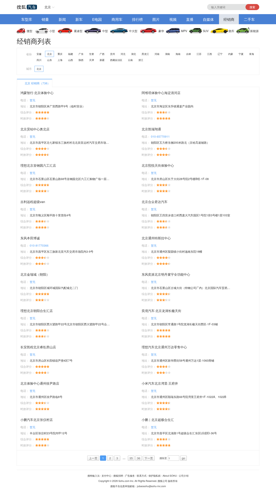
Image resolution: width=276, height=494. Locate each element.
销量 (45, 19)
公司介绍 (184, 475)
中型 (105, 31)
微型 (29, 31)
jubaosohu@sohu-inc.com (151, 486)
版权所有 (173, 480)
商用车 (117, 19)
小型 (52, 31)
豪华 (161, 31)
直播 (189, 19)
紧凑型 (78, 31)
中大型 (133, 31)
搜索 (252, 7)
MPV (184, 31)
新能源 (254, 31)
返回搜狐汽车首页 (27, 7)
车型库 (26, 19)
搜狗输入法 (93, 475)
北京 (47, 7)
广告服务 (130, 475)
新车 (79, 19)
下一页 (148, 458)
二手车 (249, 19)
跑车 (231, 31)
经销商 (228, 19)
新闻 (62, 19)
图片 (156, 19)
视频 (173, 19)
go (183, 458)
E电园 (97, 19)
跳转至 (163, 458)
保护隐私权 (155, 475)
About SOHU (170, 475)
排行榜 (137, 19)
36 (138, 458)
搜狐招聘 (118, 475)
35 (131, 458)
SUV (206, 31)
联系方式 (141, 475)
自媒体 (208, 19)
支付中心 (106, 475)
